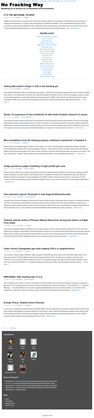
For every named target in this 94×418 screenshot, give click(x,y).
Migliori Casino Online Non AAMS (47, 45)
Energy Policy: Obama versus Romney (24, 302)
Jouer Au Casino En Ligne (47, 76)
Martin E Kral (9, 387)
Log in (7, 399)
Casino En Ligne (47, 55)
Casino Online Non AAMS (47, 51)
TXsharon (33, 359)
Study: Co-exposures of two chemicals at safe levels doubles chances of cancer (45, 114)
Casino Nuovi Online (47, 68)
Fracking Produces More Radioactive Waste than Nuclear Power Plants (36, 381)
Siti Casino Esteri (47, 61)
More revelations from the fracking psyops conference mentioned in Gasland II (45, 140)
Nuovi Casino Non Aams (47, 66)
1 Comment (26, 17)
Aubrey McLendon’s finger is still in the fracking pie (31, 86)
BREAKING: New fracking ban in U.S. (23, 277)
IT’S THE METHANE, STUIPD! (19, 15)
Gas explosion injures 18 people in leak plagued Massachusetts (37, 194)
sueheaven (23, 372)
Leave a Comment (26, 117)
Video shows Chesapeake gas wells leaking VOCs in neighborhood (39, 248)
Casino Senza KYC (47, 38)
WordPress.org (10, 405)
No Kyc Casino (47, 72)
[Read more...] (75, 28)
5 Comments (27, 305)
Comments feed (10, 403)
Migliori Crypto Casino (47, 43)
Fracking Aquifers (21, 389)
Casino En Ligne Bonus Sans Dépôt (47, 36)
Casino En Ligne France (47, 53)
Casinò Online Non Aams (47, 49)
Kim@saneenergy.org (10, 372)
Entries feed (9, 401)
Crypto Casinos (47, 70)
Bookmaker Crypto (47, 59)
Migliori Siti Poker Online (47, 63)
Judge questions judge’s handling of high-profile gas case (34, 166)
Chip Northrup (10, 381)
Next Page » (13, 328)
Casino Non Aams (47, 40)
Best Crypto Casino (47, 47)
